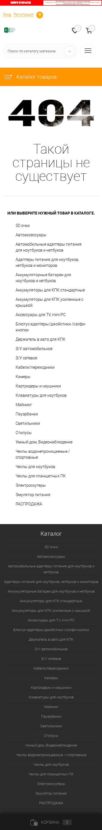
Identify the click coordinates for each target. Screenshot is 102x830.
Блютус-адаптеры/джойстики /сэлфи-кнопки (51, 327)
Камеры (23, 376)
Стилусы (24, 432)
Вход (7, 14)
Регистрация (24, 14)
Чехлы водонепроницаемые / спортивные (43, 454)
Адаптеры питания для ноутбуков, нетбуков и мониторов (47, 262)
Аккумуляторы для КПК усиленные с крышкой (49, 302)
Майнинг (24, 404)
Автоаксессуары (31, 235)
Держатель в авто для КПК (40, 339)
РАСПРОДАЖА (29, 504)
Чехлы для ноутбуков (35, 466)
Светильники (28, 423)
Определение (39, 14)
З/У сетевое (26, 358)
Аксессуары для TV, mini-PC (41, 314)
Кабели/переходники (35, 367)
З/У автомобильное (34, 348)
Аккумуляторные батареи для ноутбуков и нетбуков (43, 278)
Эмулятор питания (33, 494)
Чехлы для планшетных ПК (41, 476)
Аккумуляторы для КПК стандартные (50, 290)
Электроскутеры (31, 485)
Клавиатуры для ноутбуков (41, 395)
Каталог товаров (36, 77)
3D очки (23, 225)
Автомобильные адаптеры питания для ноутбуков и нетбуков (49, 247)
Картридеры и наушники (38, 386)
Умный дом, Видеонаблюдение (44, 442)
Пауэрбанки (27, 414)
